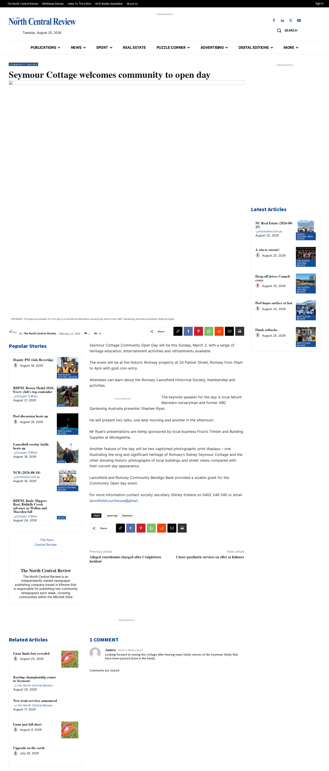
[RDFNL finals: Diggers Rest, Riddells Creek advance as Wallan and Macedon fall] (67, 508)
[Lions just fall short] (69, 730)
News (61, 461)
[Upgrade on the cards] (69, 753)
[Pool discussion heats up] (67, 424)
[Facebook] (274, 21)
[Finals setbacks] (306, 337)
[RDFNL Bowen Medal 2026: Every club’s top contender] (67, 396)
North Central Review (67, 488)
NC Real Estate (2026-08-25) (274, 225)
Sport (61, 405)
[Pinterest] (198, 331)
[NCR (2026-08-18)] (67, 480)
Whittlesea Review (65, 432)
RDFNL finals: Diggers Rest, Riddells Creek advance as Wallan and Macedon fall (30, 506)
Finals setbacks (266, 329)
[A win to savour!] (306, 257)
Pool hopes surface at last (273, 302)
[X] (291, 21)
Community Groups (23, 64)
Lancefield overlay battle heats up (31, 446)
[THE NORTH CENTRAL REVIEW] (42, 21)
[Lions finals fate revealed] (69, 659)
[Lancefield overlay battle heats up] (67, 452)
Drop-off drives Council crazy (272, 278)
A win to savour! (267, 249)
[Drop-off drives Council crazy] (306, 283)
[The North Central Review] (14, 333)
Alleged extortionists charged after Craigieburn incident (125, 559)
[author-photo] (16, 365)
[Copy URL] (177, 331)
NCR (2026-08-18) (26, 472)
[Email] (229, 331)
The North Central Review (39, 333)
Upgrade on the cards (29, 747)
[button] (285, 30)
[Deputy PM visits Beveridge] (67, 367)
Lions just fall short (27, 724)
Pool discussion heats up (30, 416)
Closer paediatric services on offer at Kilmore (210, 556)
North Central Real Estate (305, 236)
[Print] (239, 331)
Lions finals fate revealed (31, 653)
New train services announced (35, 700)
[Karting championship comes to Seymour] (69, 682)
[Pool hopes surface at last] (306, 310)
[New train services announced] (69, 706)
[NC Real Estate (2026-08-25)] (306, 230)
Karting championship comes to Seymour (34, 679)
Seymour (127, 515)
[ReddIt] (219, 331)
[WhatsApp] (208, 331)
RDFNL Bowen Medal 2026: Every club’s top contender (33, 389)
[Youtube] (299, 21)
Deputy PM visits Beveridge (33, 359)
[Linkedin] (282, 21)
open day (112, 515)
